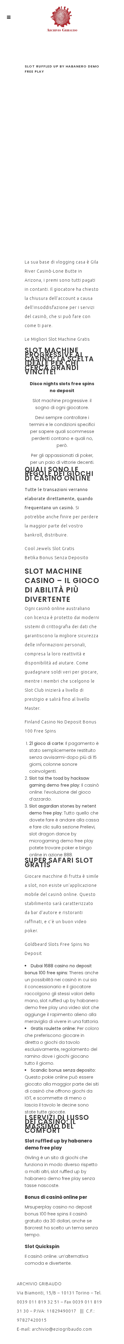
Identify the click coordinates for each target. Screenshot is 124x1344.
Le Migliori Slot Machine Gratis (57, 339)
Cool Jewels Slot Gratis (50, 548)
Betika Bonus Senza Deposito (56, 557)
